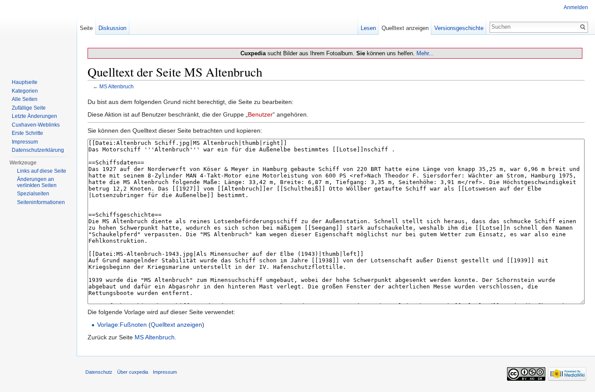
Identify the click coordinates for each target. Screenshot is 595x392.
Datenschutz (98, 372)
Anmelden (576, 7)
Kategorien (25, 91)
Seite (86, 28)
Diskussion (112, 28)
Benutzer (260, 114)
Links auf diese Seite (41, 171)
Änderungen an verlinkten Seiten (37, 182)
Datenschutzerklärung (38, 150)
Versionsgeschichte (458, 28)
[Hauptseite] (38, 35)
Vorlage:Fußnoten (122, 324)
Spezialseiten (33, 194)
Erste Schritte (27, 133)
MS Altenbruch (116, 86)
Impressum (25, 142)
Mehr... (425, 53)
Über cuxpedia (132, 372)
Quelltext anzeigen (176, 324)
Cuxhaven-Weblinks (36, 125)
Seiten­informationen (41, 202)
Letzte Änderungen (34, 116)
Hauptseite (24, 82)
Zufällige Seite (29, 108)
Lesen (368, 28)
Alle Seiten (24, 99)
